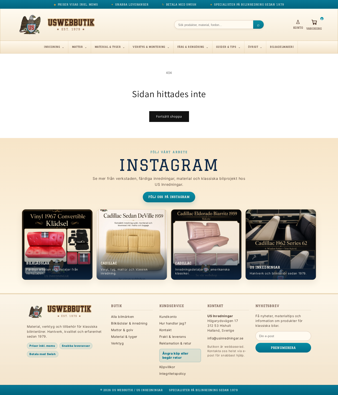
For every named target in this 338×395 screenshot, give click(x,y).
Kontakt (165, 330)
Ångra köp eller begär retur (175, 355)
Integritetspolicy (172, 373)
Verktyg (117, 343)
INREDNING (52, 46)
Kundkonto (168, 317)
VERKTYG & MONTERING (149, 46)
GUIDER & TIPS (226, 46)
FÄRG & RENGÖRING (190, 46)
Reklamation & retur (175, 343)
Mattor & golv (122, 330)
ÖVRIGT (253, 46)
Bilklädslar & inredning (129, 323)
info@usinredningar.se (225, 338)
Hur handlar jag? (172, 323)
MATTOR (77, 46)
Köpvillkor (167, 367)
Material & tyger (124, 337)
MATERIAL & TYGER (108, 46)
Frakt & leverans (172, 337)
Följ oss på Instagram (168, 196)
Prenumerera (283, 347)
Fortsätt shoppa (169, 116)
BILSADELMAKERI (282, 46)
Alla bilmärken (122, 317)
